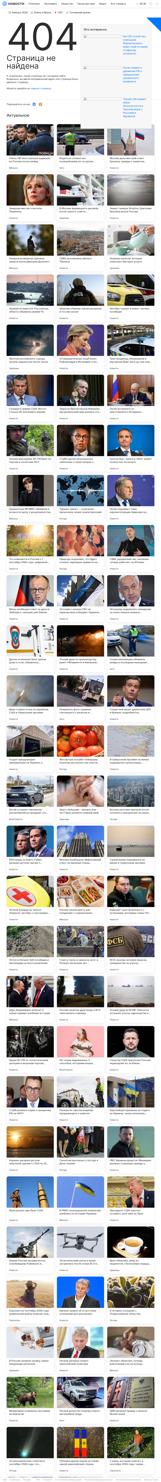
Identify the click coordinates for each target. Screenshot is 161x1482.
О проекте (47, 1480)
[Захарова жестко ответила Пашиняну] (30, 197)
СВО (60, 12)
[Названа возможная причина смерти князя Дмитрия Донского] (30, 247)
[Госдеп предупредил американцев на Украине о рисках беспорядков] (30, 748)
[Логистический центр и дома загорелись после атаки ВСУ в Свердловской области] (80, 1249)
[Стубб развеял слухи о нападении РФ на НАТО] (30, 1099)
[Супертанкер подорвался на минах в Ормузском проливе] (130, 849)
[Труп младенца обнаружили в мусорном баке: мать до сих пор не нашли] (130, 348)
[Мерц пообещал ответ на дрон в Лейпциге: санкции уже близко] (30, 598)
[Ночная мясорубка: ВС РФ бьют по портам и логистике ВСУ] (30, 448)
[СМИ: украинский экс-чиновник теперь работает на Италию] (130, 548)
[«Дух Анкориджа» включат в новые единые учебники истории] (30, 999)
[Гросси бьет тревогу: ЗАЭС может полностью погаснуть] (130, 448)
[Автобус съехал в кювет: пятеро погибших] (130, 297)
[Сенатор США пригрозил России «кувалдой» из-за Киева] (130, 1049)
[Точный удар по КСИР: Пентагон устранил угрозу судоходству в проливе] (130, 999)
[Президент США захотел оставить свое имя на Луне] (130, 1199)
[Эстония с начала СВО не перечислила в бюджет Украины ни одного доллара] (80, 598)
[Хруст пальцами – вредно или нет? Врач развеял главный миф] (80, 799)
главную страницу (40, 88)
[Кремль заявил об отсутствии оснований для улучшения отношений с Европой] (80, 1300)
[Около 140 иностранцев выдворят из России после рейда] (30, 147)
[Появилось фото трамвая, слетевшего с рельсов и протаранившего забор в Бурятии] (80, 698)
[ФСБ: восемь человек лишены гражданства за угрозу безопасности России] (130, 949)
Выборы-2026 (20, 12)
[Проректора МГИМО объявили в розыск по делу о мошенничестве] (30, 498)
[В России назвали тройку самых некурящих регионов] (30, 1350)
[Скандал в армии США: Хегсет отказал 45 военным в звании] (30, 398)
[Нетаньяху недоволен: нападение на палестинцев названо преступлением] (130, 598)
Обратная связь (151, 1480)
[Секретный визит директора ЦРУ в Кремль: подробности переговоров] (130, 698)
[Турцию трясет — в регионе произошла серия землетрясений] (80, 498)
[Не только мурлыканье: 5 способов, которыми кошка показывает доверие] (80, 1049)
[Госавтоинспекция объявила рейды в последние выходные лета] (130, 648)
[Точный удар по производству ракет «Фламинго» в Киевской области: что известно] (80, 648)
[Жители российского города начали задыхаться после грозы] (30, 348)
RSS (38, 1480)
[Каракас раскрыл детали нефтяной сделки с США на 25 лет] (30, 1149)
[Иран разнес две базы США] (30, 1199)
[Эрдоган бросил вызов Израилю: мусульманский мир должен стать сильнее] (80, 398)
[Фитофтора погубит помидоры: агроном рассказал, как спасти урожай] (80, 748)
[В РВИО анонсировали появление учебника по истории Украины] (80, 1199)
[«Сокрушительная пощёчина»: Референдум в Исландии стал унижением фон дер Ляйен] (80, 348)
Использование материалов (128, 1480)
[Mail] (5, 4)
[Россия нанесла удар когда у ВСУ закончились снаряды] (80, 999)
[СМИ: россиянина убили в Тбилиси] (80, 247)
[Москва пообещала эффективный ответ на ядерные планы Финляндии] (80, 849)
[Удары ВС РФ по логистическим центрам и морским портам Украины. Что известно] (30, 1049)
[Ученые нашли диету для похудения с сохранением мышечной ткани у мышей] (80, 899)
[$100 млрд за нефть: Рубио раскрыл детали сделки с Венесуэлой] (30, 849)
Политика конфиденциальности (98, 1480)
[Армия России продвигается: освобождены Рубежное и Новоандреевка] (30, 1249)
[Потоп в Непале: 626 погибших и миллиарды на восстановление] (30, 949)
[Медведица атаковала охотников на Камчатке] (30, 1400)
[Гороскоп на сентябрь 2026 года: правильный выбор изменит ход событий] (30, 1300)
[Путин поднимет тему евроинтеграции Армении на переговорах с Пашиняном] (130, 498)
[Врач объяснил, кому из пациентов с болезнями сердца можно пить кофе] (130, 1249)
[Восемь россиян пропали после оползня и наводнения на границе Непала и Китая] (130, 799)
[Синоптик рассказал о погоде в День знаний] (80, 1149)
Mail (5, 1480)
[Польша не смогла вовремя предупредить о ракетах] (80, 1099)
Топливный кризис (80, 12)
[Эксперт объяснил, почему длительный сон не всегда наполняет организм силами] (130, 1350)
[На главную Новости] (15, 4)
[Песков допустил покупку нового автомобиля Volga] (80, 1400)
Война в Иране (42, 12)
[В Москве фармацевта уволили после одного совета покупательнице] (80, 197)
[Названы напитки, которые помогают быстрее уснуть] (130, 247)
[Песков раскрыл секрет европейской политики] (80, 1350)
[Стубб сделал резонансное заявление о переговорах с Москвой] (80, 448)
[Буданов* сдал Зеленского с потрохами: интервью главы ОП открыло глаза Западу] (130, 899)
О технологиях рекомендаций (68, 1480)
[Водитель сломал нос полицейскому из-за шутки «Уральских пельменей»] (80, 147)
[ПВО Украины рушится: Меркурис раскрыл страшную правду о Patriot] (130, 1149)
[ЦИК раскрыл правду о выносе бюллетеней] (130, 1400)
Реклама (27, 1480)
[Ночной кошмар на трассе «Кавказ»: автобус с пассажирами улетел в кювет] (30, 899)
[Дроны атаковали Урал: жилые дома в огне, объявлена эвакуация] (30, 648)
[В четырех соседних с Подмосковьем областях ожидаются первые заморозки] (130, 1300)
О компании (15, 1480)
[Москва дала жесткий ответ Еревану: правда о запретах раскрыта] (130, 147)
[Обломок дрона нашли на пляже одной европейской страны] (80, 1450)
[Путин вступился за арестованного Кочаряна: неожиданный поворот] (130, 398)
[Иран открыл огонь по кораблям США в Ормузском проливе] (30, 698)
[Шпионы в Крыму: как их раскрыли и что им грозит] (80, 297)
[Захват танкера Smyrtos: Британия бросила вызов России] (130, 197)
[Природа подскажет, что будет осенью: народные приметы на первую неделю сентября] (80, 548)
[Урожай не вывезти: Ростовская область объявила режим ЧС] (30, 297)
